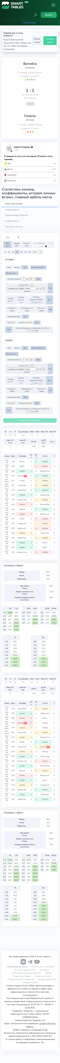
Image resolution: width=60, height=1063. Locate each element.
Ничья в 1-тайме (41, 309)
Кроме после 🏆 (25, 322)
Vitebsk (45, 461)
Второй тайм (27, 244)
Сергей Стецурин (22, 147)
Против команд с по (18, 279)
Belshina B (22, 528)
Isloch (22, 519)
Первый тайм (16, 244)
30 (21, 252)
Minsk (22, 461)
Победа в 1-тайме (12, 309)
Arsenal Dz (22, 490)
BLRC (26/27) (7, 480)
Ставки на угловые (21, 976)
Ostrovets (22, 485)
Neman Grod (45, 471)
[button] (35, 15)
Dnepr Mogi (45, 495)
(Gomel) (30, 119)
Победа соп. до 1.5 (21, 300)
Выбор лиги (11, 273)
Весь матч (7, 244)
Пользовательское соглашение (26, 972)
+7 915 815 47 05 (39, 1029)
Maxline (22, 509)
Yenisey (45, 751)
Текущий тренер (13, 316)
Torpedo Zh (22, 523)
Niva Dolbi (22, 732)
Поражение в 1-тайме (27, 309)
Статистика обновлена (30, 420)
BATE (22, 466)
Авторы (48, 972)
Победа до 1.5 (10, 299)
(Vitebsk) (30, 67)
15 (13, 252)
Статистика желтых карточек (20, 979)
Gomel (22, 476)
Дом (9, 267)
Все (25, 267)
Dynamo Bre (45, 504)
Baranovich (45, 514)
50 (30, 252)
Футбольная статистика (42, 966)
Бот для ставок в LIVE (25, 969)
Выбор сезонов (37, 267)
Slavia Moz (45, 533)
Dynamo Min (22, 500)
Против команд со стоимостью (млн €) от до (32, 329)
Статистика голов (42, 976)
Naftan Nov (22, 538)
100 (34, 252)
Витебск (30, 63)
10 (9, 252)
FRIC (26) (6, 751)
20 (17, 252)
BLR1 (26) (6, 461)
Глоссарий (44, 969)
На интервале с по (43, 243)
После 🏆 (11, 322)
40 (25, 252)
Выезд (17, 267)
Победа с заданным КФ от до (36, 299)
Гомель (30, 116)
